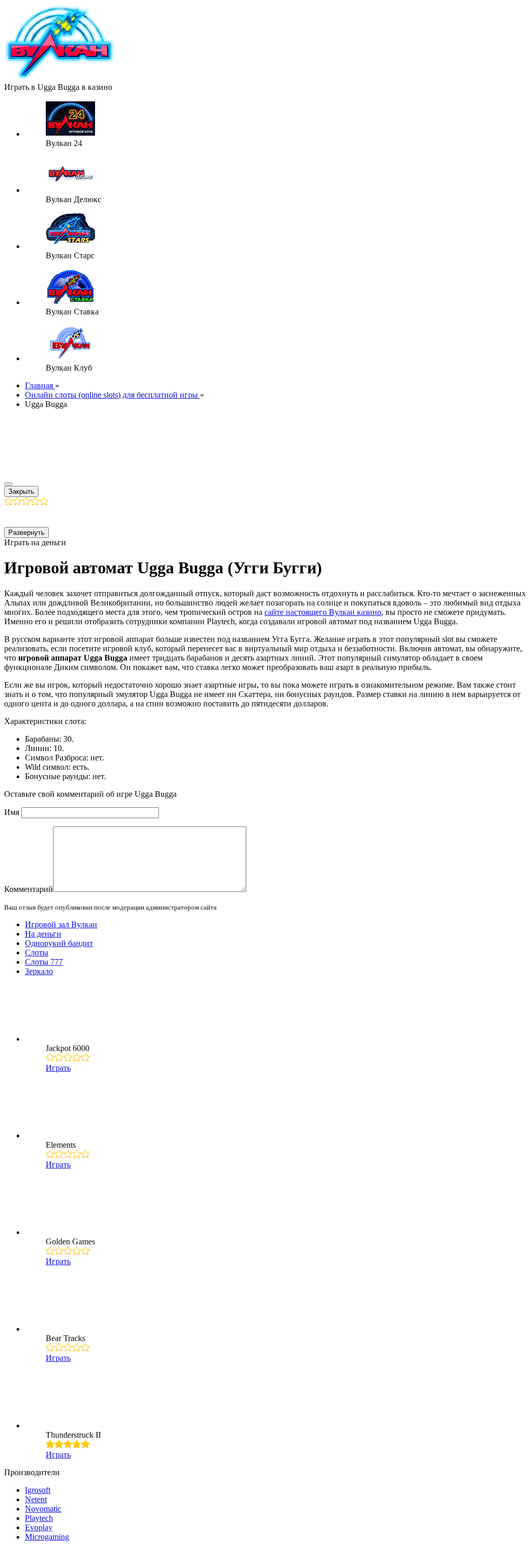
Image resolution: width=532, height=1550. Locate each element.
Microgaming (47, 1536)
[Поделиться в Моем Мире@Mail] (52, 515)
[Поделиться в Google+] (32, 515)
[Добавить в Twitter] (91, 515)
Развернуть (26, 532)
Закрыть (21, 491)
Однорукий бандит (59, 943)
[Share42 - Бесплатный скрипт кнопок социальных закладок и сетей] (131, 515)
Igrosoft (37, 1490)
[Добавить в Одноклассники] (71, 515)
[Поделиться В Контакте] (111, 515)
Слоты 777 (44, 961)
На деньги (43, 933)
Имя (11, 812)
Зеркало (39, 971)
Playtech (39, 1518)
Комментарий (28, 889)
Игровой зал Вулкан (61, 924)
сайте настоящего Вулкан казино (322, 612)
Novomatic (43, 1508)
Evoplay (38, 1527)
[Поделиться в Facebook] (12, 515)
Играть (58, 1067)
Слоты (36, 952)
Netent (36, 1499)
